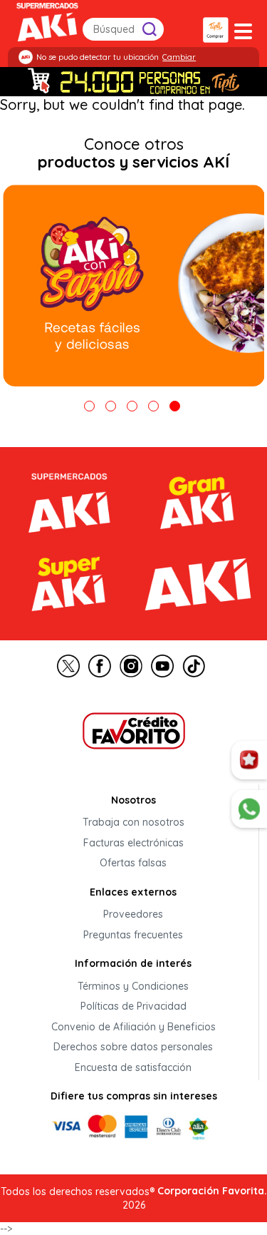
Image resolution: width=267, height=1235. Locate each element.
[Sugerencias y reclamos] (249, 809)
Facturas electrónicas (133, 842)
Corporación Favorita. (212, 1190)
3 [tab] (132, 406)
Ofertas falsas (133, 863)
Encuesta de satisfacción (133, 1067)
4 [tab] (153, 406)
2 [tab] (110, 406)
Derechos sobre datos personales (133, 1047)
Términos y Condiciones (133, 986)
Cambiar (179, 57)
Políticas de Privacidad (133, 1006)
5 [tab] (174, 406)
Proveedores (133, 914)
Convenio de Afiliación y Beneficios (133, 1026)
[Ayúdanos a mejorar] (249, 760)
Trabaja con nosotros (133, 822)
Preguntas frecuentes (133, 934)
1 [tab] (89, 406)
